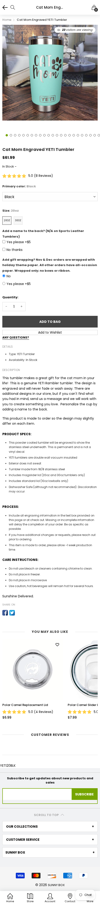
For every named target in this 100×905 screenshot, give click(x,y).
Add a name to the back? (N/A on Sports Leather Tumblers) (43, 234)
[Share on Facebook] (5, 613)
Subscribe (84, 794)
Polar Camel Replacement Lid (25, 705)
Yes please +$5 (19, 242)
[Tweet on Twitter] (12, 613)
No (9, 276)
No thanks (15, 249)
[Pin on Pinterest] (19, 613)
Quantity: (10, 297)
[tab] (50, 826)
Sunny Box (56, 885)
